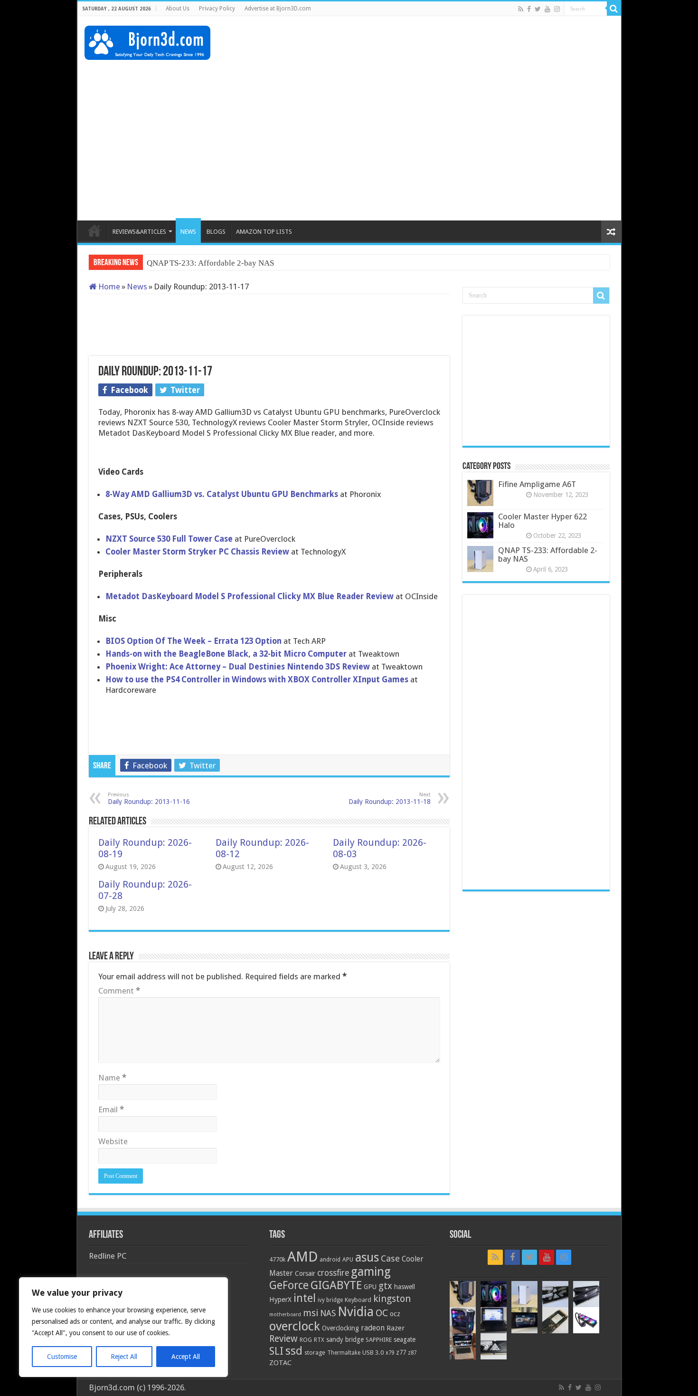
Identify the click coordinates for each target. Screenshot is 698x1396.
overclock (294, 1326)
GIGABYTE (336, 1285)
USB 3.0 (373, 1352)
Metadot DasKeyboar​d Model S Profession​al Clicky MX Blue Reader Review (250, 596)
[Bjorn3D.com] (147, 40)
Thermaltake (343, 1352)
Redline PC (107, 1256)
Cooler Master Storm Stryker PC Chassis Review (198, 551)
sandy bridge (345, 1339)
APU (347, 1259)
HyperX (280, 1299)
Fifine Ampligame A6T (537, 484)
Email (111, 1109)
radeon (373, 1328)
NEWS (188, 231)
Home (108, 286)
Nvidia (356, 1311)
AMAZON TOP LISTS (264, 231)
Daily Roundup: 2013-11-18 (390, 798)
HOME (94, 230)
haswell (404, 1287)
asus (367, 1257)
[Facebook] (529, 9)
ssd (293, 1351)
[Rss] (520, 9)
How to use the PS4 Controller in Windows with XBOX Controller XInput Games (257, 679)
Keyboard (358, 1299)
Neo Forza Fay (171, 263)
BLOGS (216, 231)
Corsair (305, 1273)
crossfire (333, 1273)
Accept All (185, 1356)
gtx (385, 1286)
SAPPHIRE (379, 1339)
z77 (401, 1352)
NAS (328, 1313)
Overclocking (340, 1328)
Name (112, 1077)
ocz (395, 1314)
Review (283, 1338)
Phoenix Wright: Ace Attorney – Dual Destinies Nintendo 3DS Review (238, 666)
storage (314, 1352)
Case (390, 1258)
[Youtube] (547, 9)
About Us (177, 8)
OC (382, 1313)
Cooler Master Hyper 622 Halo (542, 521)
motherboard (285, 1314)
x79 (390, 1352)
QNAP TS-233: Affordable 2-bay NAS (547, 554)
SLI (276, 1351)
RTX (319, 1340)
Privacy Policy (217, 8)
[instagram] (557, 9)
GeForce (289, 1285)
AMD (302, 1257)
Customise (62, 1356)
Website (113, 1141)
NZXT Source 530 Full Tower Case (169, 539)
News (137, 286)
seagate (404, 1339)
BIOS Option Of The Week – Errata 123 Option (194, 641)
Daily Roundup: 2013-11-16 (149, 798)
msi (310, 1313)
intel (304, 1298)
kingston (392, 1298)
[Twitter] (538, 9)
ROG (306, 1339)
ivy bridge (330, 1300)
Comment (119, 990)
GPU (370, 1287)
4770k (277, 1259)
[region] (123, 1327)
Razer (396, 1328)
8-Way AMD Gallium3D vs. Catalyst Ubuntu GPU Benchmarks (221, 494)
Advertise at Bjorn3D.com (278, 8)
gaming (371, 1272)
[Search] (614, 8)
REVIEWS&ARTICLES (139, 231)
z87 (412, 1352)
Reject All (124, 1356)
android (330, 1259)
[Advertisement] (441, 47)
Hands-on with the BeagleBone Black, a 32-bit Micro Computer (227, 654)
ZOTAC (280, 1362)
